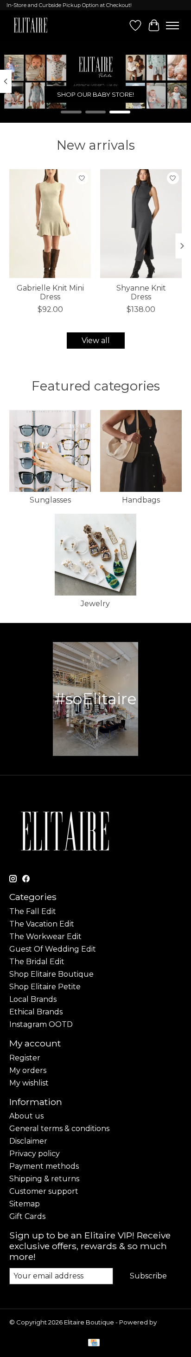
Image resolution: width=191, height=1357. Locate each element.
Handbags (141, 500)
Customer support (43, 1191)
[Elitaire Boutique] (30, 25)
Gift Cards (27, 1216)
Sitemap (24, 1203)
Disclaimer (28, 1141)
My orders (27, 1070)
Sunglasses (50, 500)
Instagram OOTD (41, 1024)
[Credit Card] (94, 1343)
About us (26, 1116)
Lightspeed (27, 1329)
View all (96, 340)
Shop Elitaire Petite (45, 986)
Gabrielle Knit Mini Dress (50, 292)
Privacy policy (34, 1153)
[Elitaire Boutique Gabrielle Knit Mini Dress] (50, 223)
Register (24, 1057)
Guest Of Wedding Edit (52, 949)
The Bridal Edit (36, 961)
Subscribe (148, 1275)
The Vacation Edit (41, 924)
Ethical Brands (36, 1011)
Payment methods (44, 1166)
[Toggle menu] (172, 25)
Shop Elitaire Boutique (51, 974)
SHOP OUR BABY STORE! (95, 94)
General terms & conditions (59, 1128)
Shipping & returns (44, 1178)
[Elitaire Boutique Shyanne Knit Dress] (141, 223)
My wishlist (29, 1083)
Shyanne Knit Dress (141, 292)
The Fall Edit (32, 911)
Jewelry (95, 603)
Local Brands (33, 999)
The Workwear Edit (45, 936)
